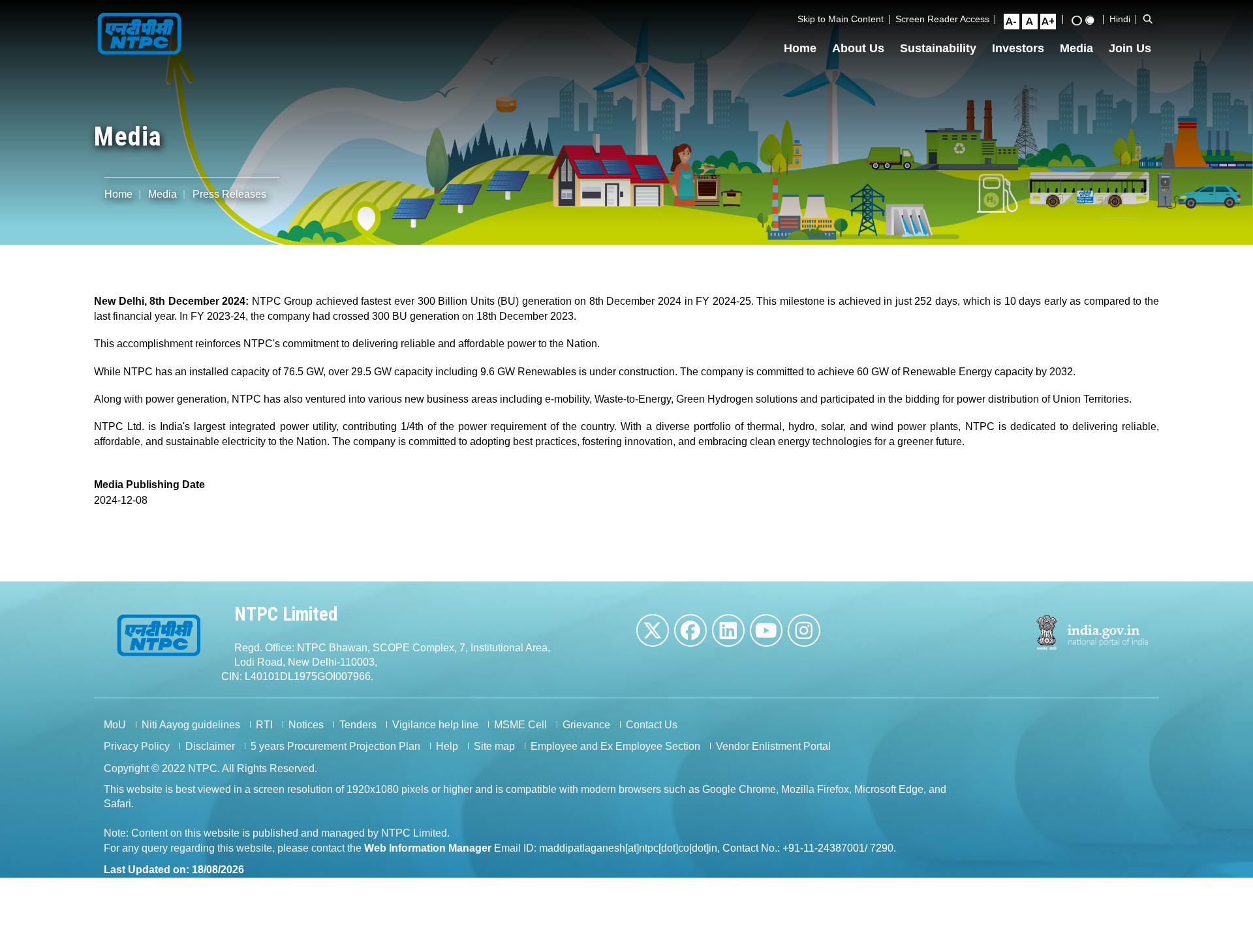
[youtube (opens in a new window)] (766, 630)
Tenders (358, 724)
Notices (306, 724)
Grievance (586, 724)
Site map (494, 746)
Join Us (1130, 48)
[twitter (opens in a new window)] (652, 630)
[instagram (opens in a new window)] (804, 630)
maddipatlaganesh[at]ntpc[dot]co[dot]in (628, 848)
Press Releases (229, 194)
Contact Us (651, 724)
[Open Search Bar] (1148, 19)
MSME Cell (520, 724)
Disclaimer (210, 746)
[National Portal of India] (1092, 632)
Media (1076, 48)
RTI (264, 724)
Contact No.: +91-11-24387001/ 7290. (809, 848)
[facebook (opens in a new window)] (690, 630)
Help (447, 746)
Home (800, 48)
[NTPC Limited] (139, 32)
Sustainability (938, 48)
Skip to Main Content (840, 19)
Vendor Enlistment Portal (773, 746)
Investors (1018, 48)
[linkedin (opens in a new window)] (728, 630)
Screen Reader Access (942, 19)
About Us (858, 48)
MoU (115, 724)
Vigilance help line (435, 724)
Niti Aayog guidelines (191, 724)
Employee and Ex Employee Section (615, 746)
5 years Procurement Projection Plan (335, 746)
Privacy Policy (137, 746)
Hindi (1119, 19)
